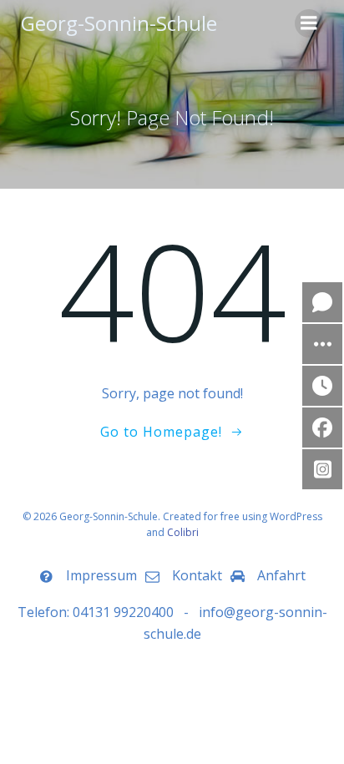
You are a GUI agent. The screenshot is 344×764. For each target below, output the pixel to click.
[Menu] (309, 23)
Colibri (183, 532)
